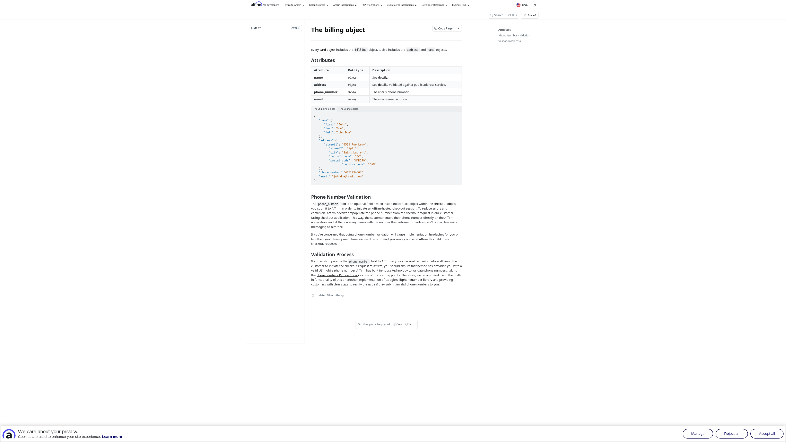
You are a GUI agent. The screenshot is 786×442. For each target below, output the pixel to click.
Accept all (767, 434)
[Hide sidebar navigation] (304, 181)
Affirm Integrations (343, 5)
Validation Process (509, 41)
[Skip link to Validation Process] (308, 254)
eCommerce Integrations (400, 5)
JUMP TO (275, 28)
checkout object (445, 204)
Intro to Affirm (293, 5)
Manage (698, 434)
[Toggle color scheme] (535, 5)
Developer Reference (433, 5)
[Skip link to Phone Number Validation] (308, 197)
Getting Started (317, 5)
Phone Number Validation (514, 35)
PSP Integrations (370, 5)
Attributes (504, 30)
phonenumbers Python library (337, 275)
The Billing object (348, 108)
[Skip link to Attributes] (308, 60)
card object (327, 49)
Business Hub (459, 5)
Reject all (731, 434)
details (382, 77)
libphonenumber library (415, 279)
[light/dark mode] (459, 109)
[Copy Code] (457, 115)
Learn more (112, 437)
